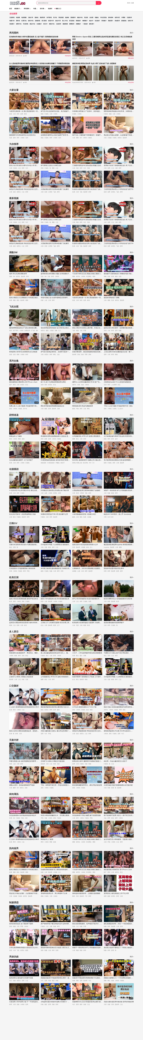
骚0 (37, 330)
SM (81, 138)
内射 (77, 168)
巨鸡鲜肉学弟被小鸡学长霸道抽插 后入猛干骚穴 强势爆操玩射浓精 (33, 37)
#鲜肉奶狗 (68, 56)
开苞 (28, 571)
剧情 (14, 138)
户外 (86, 896)
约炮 (77, 408)
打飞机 (33, 330)
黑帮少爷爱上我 (77, 463)
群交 (77, 439)
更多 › (132, 33)
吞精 (42, 168)
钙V (90, 463)
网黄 (19, 439)
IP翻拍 (58, 463)
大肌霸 (109, 138)
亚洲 (45, 192)
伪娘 (14, 980)
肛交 (26, 384)
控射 (10, 114)
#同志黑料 (68, 82)
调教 (77, 138)
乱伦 (42, 625)
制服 (110, 114)
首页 (10, 8)
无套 (10, 138)
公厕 (78, 571)
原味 (89, 354)
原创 (78, 354)
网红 (54, 354)
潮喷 (53, 168)
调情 (94, 276)
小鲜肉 (55, 114)
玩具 (42, 276)
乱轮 (87, 710)
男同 (10, 330)
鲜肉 (25, 114)
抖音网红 (89, 276)
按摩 (10, 300)
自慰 (10, 354)
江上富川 (120, 408)
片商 (105, 517)
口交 (19, 168)
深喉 (56, 330)
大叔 (73, 625)
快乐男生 (85, 463)
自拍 (14, 354)
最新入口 (58, 8)
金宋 (116, 439)
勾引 (26, 168)
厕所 (73, 896)
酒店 (53, 980)
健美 (58, 710)
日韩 (14, 547)
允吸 (51, 926)
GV (93, 463)
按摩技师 (27, 330)
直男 (21, 114)
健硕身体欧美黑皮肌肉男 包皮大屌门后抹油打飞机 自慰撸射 (94, 63)
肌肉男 (125, 138)
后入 (59, 330)
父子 (58, 625)
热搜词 (50, 8)
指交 (10, 547)
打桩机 (46, 114)
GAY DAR (110, 517)
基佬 (23, 439)
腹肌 (47, 330)
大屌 (14, 114)
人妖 (45, 300)
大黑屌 (50, 192)
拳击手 (63, 463)
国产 (10, 384)
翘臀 (73, 439)
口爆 (116, 168)
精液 (42, 114)
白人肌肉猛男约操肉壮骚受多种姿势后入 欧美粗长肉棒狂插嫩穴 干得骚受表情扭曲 (39, 63)
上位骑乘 (114, 384)
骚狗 (120, 547)
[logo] (22, 2)
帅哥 (18, 114)
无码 (26, 138)
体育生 (120, 138)
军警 (84, 330)
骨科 (27, 276)
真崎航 (74, 571)
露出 (81, 655)
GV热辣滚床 (51, 463)
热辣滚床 (43, 463)
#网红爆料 (131, 58)
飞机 (54, 192)
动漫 (120, 276)
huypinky (106, 547)
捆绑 (14, 788)
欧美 (10, 601)
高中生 (25, 408)
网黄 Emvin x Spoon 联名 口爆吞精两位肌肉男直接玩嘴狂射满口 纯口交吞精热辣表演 (102, 38)
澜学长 (74, 384)
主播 (58, 408)
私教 (84, 517)
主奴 (48, 276)
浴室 (14, 192)
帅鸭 (51, 710)
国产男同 (15, 330)
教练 (18, 300)
